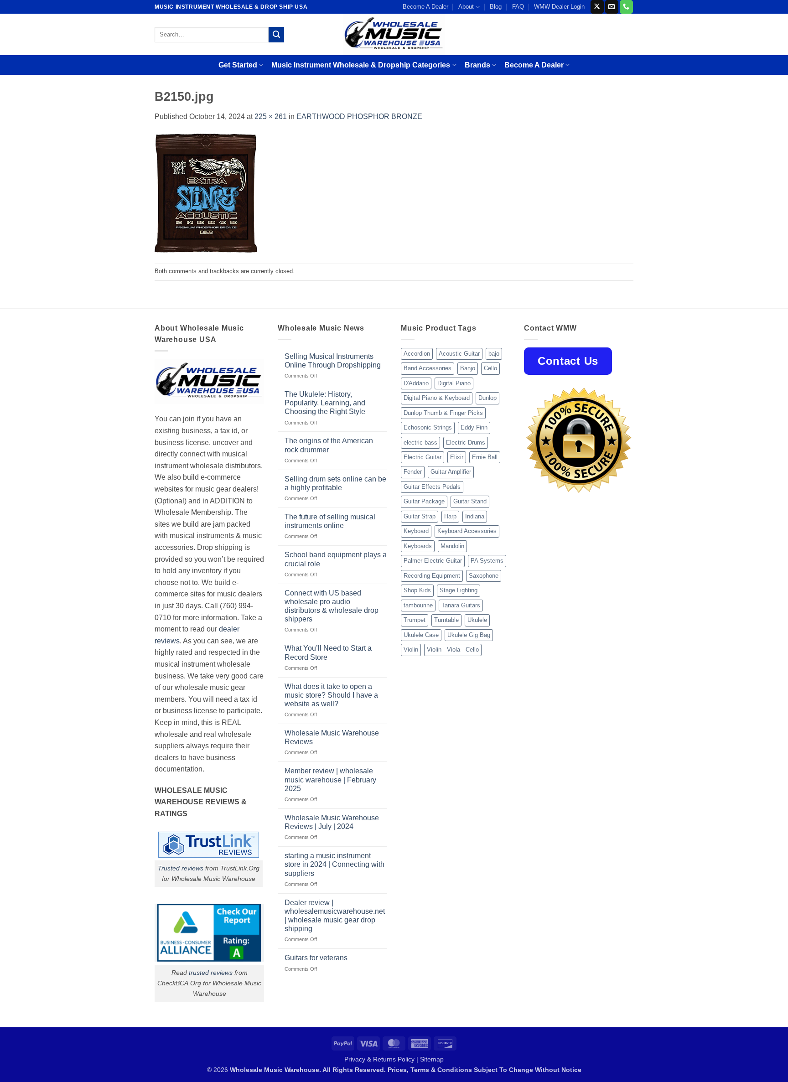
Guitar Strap (419, 516)
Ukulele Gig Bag (468, 635)
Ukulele (477, 619)
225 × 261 (270, 116)
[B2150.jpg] (206, 193)
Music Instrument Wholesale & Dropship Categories (360, 65)
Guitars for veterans (316, 958)
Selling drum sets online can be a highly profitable (335, 483)
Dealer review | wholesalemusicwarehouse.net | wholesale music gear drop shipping (335, 916)
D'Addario (416, 383)
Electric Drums (465, 442)
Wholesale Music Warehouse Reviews (332, 737)
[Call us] (626, 7)
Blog (496, 6)
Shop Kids (417, 590)
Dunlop (487, 397)
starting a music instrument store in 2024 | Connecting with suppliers (334, 864)
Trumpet (414, 619)
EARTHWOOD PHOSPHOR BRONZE (359, 116)
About (466, 6)
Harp (450, 516)
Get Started (237, 65)
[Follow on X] (597, 7)
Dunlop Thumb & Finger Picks (443, 412)
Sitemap (432, 1059)
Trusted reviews (180, 868)
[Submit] (276, 34)
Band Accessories (427, 368)
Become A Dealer (425, 6)
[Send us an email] (611, 7)
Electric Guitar (422, 457)
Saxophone (483, 575)
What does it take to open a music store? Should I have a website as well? (331, 695)
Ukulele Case (421, 635)
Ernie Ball (485, 457)
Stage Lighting (458, 590)
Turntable (446, 619)
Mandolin (452, 546)
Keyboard (416, 531)
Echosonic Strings (428, 427)
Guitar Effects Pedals (432, 486)
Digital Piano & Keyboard (437, 397)
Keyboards (418, 546)
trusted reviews (211, 972)
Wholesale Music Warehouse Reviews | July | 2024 (332, 822)
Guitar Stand (470, 501)
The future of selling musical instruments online (330, 521)
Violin (411, 649)
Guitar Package (424, 501)
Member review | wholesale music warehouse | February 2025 (330, 779)
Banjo (467, 368)
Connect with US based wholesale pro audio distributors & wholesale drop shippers (331, 606)
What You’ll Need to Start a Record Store (328, 652)
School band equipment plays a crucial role (336, 559)
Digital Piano (454, 383)
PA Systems (487, 560)
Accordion (417, 353)
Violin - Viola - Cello (453, 649)
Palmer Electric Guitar (433, 560)
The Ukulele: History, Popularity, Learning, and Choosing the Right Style (325, 402)
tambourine (418, 605)
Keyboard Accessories (467, 531)
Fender (413, 471)
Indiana (474, 516)
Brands (477, 65)
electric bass (420, 442)
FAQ (518, 6)
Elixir (456, 457)
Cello (490, 368)
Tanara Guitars (460, 605)
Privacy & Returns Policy (379, 1059)
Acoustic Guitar (459, 353)
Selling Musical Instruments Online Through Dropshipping (333, 360)
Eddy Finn (474, 427)
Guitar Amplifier (450, 471)
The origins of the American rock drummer (329, 445)
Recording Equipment (432, 575)
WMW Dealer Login (559, 6)
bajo (493, 353)
